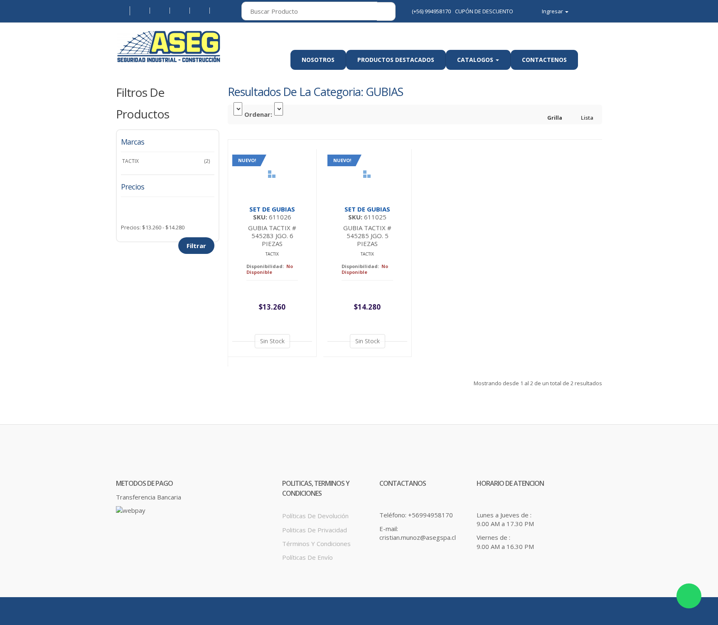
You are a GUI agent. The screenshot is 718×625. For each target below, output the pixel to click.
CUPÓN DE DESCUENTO (484, 11)
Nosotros (318, 60)
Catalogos (476, 60)
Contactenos (544, 60)
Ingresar (553, 11)
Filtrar (196, 245)
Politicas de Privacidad (314, 530)
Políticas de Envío (307, 557)
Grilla (554, 117)
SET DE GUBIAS (272, 209)
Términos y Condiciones (316, 543)
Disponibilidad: (265, 266)
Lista (586, 117)
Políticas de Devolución (315, 516)
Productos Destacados (395, 60)
